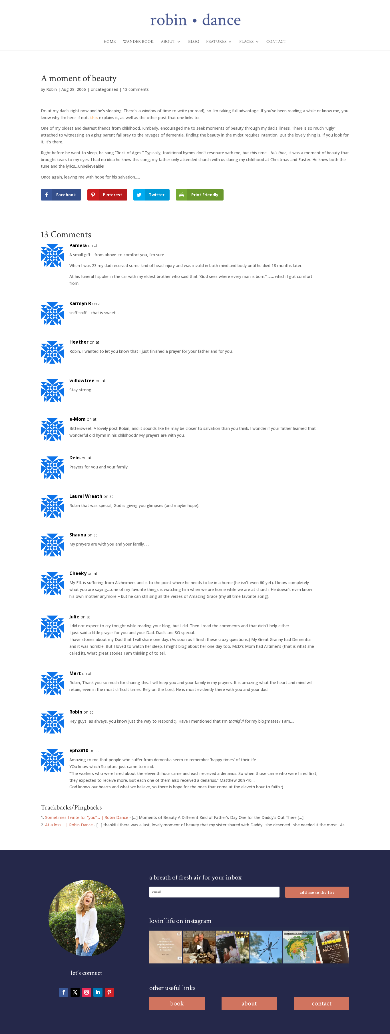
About (168, 42)
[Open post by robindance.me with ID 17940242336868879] (299, 947)
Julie (74, 617)
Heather (79, 342)
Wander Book (138, 42)
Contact (276, 42)
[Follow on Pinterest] (109, 992)
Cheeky (78, 573)
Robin (51, 89)
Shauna (77, 535)
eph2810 (78, 750)
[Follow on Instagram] (86, 992)
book (177, 1003)
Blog (193, 42)
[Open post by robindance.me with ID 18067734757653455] (266, 947)
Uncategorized (104, 89)
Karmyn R (80, 303)
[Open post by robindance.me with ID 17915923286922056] (232, 947)
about (249, 1003)
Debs (75, 457)
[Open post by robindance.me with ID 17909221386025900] (199, 947)
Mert (75, 673)
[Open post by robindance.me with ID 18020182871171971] (332, 947)
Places (246, 42)
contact (321, 1003)
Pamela (78, 245)
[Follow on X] (75, 992)
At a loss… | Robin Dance (69, 824)
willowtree (82, 380)
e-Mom (77, 419)
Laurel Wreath (85, 496)
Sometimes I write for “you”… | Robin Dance (86, 817)
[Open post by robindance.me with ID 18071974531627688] (165, 947)
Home (110, 42)
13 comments (136, 89)
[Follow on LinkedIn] (97, 992)
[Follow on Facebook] (63, 992)
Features (216, 42)
